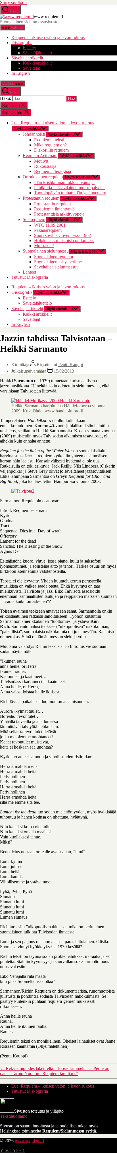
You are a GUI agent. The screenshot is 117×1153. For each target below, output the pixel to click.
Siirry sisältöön (13, 2)
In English (20, 73)
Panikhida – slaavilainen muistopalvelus (69, 187)
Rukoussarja (45, 166)
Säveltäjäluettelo (37, 52)
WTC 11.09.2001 (50, 225)
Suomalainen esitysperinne (58, 261)
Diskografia (21, 42)
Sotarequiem (34, 219)
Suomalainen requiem (53, 256)
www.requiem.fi (29, 1140)
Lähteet (29, 272)
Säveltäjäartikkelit (27, 57)
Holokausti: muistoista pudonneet (64, 240)
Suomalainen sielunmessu (46, 251)
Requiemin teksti (49, 139)
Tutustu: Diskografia (29, 277)
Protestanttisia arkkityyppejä (59, 214)
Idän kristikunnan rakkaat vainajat (64, 182)
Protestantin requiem (41, 198)
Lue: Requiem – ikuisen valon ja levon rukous (52, 122)
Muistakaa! (44, 245)
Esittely (29, 47)
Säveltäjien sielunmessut (56, 267)
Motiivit (41, 161)
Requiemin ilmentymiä (54, 208)
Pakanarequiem (48, 230)
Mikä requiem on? (50, 144)
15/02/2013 (64, 371)
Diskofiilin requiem (51, 150)
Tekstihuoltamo (14, 1116)
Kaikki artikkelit (37, 63)
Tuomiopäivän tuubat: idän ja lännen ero (70, 192)
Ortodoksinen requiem (43, 176)
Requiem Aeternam (40, 155)
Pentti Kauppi (70, 364)
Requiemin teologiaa (52, 171)
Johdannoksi (34, 134)
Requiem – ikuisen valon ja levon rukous (48, 37)
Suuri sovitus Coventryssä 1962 (62, 235)
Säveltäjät (31, 68)
